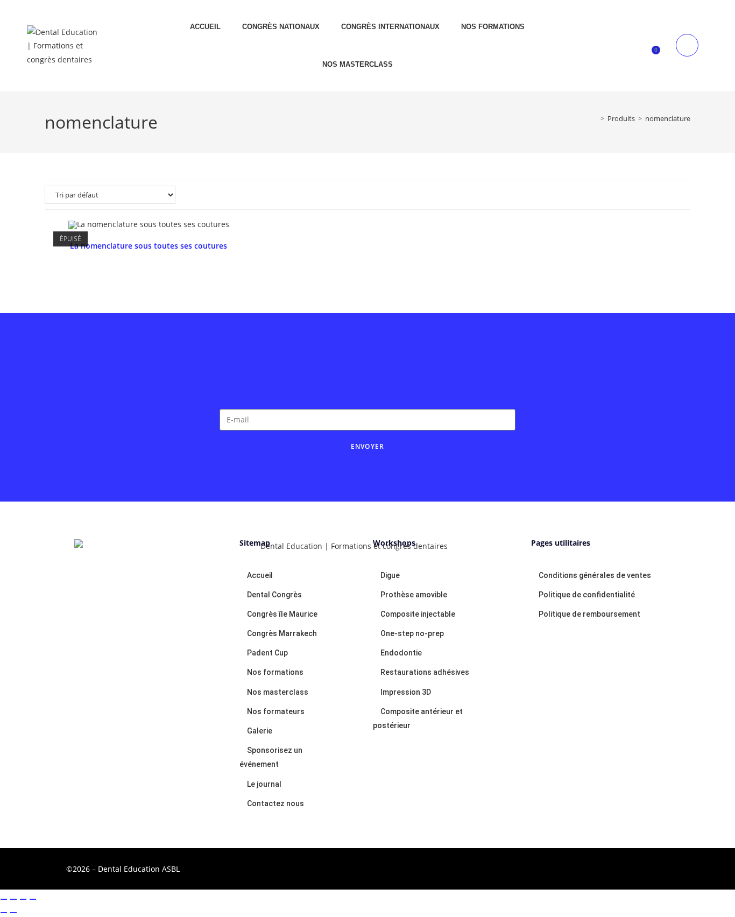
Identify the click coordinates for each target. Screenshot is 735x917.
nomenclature (667, 118)
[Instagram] (655, 866)
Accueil (205, 27)
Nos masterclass (357, 64)
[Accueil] (594, 118)
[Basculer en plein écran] (13, 899)
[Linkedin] (613, 866)
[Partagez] (23, 899)
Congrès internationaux (390, 27)
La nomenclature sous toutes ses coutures (148, 246)
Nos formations (493, 27)
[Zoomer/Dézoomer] (4, 899)
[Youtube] (571, 866)
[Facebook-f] (529, 866)
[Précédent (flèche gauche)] (4, 913)
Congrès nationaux (281, 27)
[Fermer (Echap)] (33, 899)
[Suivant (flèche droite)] (13, 913)
